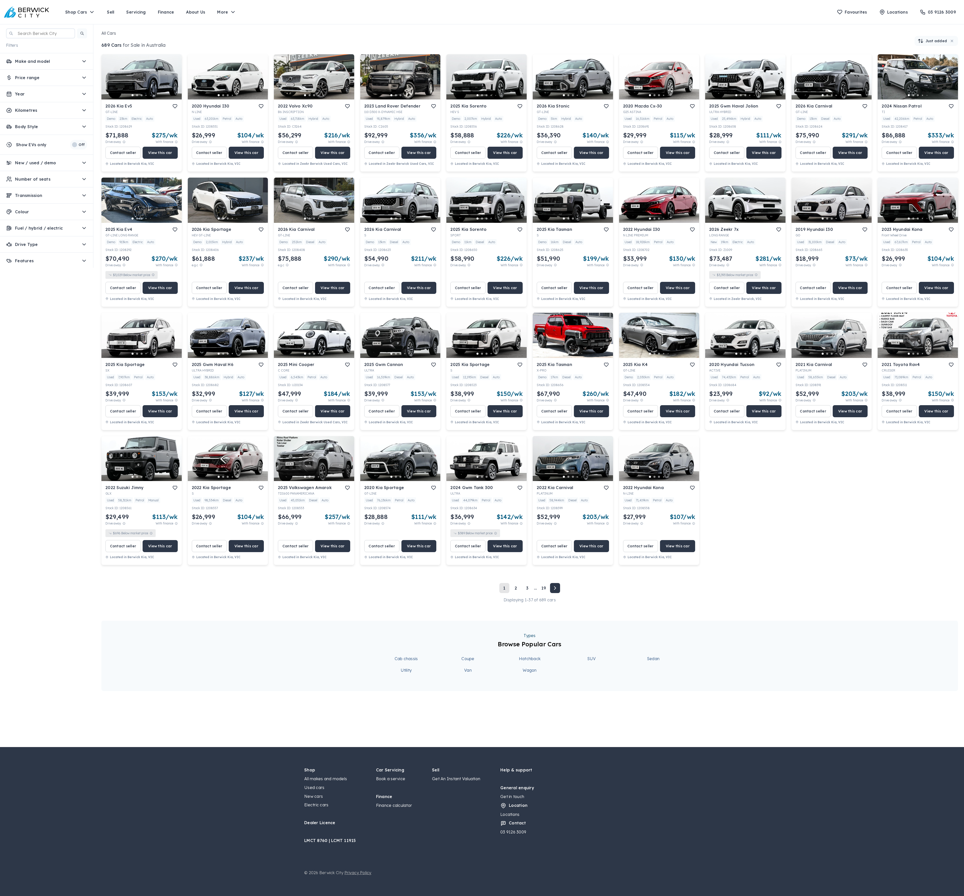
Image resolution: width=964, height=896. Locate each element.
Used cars (314, 787)
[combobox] (40, 33)
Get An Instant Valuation (456, 778)
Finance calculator (394, 805)
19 (543, 588)
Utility (406, 670)
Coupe (467, 658)
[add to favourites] (175, 106)
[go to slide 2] (137, 95)
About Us (195, 12)
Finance (166, 12)
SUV (591, 658)
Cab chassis (406, 658)
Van (468, 670)
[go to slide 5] (150, 95)
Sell (110, 12)
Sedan (653, 658)
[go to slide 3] (141, 95)
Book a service (390, 778)
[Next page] (555, 588)
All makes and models (325, 778)
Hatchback (529, 658)
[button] (82, 33)
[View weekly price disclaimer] (176, 142)
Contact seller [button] (123, 152)
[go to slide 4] (146, 95)
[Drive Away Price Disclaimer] (124, 142)
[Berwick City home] (26, 12)
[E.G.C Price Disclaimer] (201, 265)
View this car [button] (160, 152)
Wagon (529, 670)
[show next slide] (174, 81)
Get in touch (512, 796)
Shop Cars (76, 12)
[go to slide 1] (132, 95)
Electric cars (316, 804)
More (222, 12)
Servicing (136, 12)
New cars (313, 796)
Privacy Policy (358, 872)
